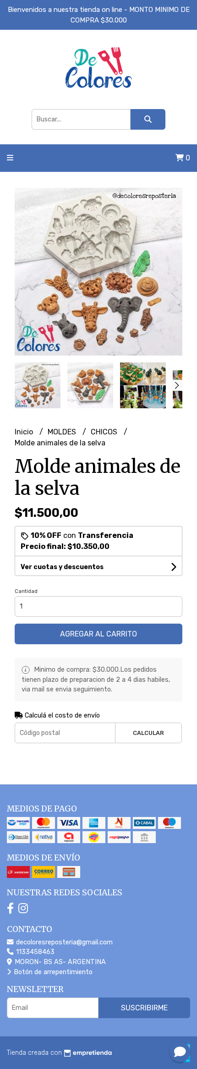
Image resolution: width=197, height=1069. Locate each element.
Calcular (148, 732)
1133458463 (34, 952)
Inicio (25, 432)
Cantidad (26, 591)
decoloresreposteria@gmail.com (63, 942)
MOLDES (63, 432)
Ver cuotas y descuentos (62, 567)
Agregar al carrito (98, 634)
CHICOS (105, 432)
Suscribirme (144, 1007)
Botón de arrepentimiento (52, 972)
